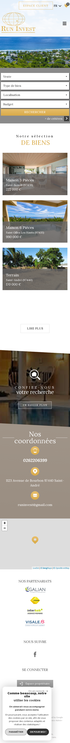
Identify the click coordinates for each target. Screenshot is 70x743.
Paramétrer (16, 731)
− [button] (5, 528)
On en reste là (36, 690)
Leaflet (36, 568)
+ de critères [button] (53, 119)
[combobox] (35, 76)
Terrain (19, 276)
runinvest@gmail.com (35, 504)
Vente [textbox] (7, 77)
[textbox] (35, 86)
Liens (52, 720)
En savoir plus (35, 405)
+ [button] (5, 523)
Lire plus (35, 328)
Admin (59, 720)
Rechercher (35, 112)
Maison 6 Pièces (25, 229)
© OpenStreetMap (61, 568)
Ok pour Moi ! (38, 731)
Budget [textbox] (8, 104)
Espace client (36, 5)
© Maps (46, 568)
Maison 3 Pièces (20, 182)
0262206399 (35, 460)
